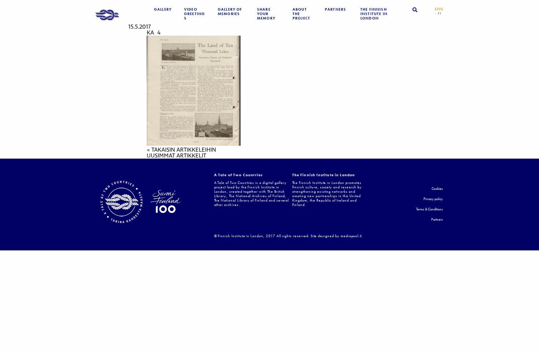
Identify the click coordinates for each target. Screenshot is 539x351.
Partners (335, 9)
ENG (439, 9)
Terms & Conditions (429, 209)
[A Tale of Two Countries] (107, 16)
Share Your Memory (266, 14)
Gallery (163, 9)
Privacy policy (433, 199)
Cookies (437, 189)
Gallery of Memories (230, 11)
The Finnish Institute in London (374, 14)
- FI (438, 13)
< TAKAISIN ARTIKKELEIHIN (181, 150)
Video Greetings (194, 14)
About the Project (301, 14)
